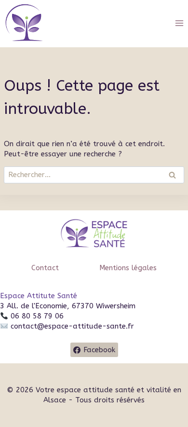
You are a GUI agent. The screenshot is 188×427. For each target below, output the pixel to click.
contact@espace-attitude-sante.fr (72, 326)
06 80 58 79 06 (36, 316)
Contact (45, 267)
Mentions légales (128, 267)
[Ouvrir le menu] (179, 22)
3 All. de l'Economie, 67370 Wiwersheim (67, 306)
